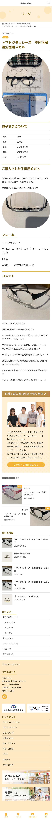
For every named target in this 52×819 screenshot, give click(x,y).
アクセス (18, 817)
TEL (46, 817)
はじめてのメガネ (10, 727)
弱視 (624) (9, 627)
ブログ (5, 754)
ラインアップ (8, 733)
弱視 (4, 37)
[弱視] (12, 494)
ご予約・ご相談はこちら (26, 464)
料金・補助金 (8, 748)
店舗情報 (6, 759)
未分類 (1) (7, 648)
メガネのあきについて (11, 722)
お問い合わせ (8, 764)
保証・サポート (9, 743)
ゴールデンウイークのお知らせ (26, 596)
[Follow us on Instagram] (4, 696)
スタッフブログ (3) (10, 643)
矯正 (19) (8, 633)
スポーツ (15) (10, 622)
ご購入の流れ (8, 738)
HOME (6, 817)
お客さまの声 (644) (10, 617)
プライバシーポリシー (11, 664)
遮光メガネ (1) (8, 654)
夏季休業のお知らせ (22, 554)
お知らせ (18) (8, 638)
